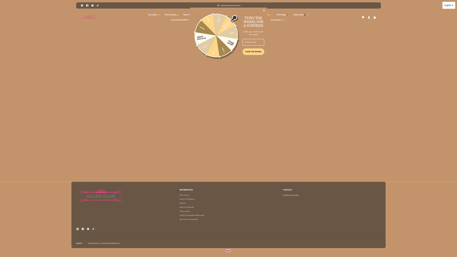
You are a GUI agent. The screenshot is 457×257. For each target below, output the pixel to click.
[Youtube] (92, 5)
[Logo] (89, 17)
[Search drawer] (363, 17)
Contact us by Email (290, 195)
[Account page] (369, 17)
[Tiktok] (97, 5)
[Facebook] (87, 5)
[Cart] (375, 17)
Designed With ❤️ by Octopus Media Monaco (104, 243)
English (79, 243)
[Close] (264, 10)
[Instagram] (82, 5)
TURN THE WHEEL (253, 52)
